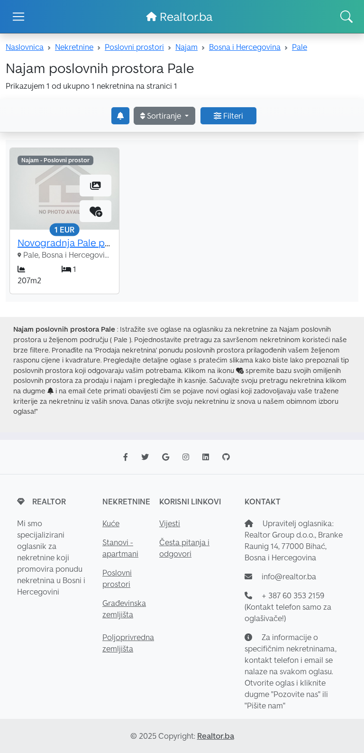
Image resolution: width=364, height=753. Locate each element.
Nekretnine (74, 47)
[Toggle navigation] (18, 17)
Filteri (232, 116)
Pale (299, 47)
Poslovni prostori (134, 47)
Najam (186, 47)
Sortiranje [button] (164, 116)
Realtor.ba (184, 16)
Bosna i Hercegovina (245, 47)
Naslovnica (25, 47)
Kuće (110, 523)
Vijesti (169, 523)
